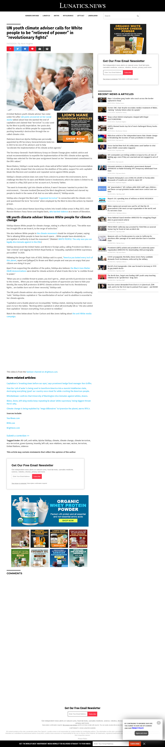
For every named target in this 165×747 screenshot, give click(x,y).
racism (74, 443)
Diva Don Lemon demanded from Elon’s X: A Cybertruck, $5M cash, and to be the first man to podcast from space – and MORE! (133, 286)
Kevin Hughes (27, 44)
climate (55, 440)
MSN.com (11, 423)
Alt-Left (24, 440)
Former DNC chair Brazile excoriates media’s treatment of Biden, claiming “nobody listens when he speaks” (132, 109)
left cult (45, 443)
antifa (56, 16)
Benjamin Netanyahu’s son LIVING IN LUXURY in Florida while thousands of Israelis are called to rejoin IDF (131, 179)
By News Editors (121, 213)
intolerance (68, 16)
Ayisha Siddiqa (44, 440)
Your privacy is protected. (19, 483)
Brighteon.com (13, 428)
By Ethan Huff (120, 150)
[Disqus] (50, 607)
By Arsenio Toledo (121, 131)
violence (24, 446)
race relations (55, 443)
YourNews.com (13, 418)
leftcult (80, 16)
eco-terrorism (13, 443)
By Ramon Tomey (121, 112)
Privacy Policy (82, 739)
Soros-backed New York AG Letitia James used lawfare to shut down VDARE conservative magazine (131, 147)
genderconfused (32, 16)
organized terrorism (48, 198)
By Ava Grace (120, 103)
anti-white (32, 440)
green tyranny (26, 443)
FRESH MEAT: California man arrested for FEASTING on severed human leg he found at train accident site (132, 228)
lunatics (46, 16)
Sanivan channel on (41, 372)
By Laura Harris (120, 173)
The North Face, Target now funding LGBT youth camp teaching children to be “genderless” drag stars (132, 277)
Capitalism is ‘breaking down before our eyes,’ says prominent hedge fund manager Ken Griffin (49, 383)
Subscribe (135, 744)
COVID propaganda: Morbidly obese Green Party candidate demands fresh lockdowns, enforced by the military (130, 258)
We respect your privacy (70, 725)
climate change (67, 440)
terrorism (82, 443)
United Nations (13, 446)
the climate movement (47, 233)
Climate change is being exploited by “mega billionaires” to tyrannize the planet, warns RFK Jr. (48, 408)
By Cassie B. (119, 140)
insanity (37, 443)
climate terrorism (82, 440)
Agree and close (141, 733)
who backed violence (58, 211)
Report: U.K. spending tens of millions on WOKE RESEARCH (130, 199)
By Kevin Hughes (121, 122)
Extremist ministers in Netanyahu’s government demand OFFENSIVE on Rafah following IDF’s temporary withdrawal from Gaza (132, 168)
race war (66, 443)
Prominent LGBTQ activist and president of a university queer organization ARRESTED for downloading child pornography (131, 249)
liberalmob (92, 16)
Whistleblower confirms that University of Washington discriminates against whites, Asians (47, 396)
